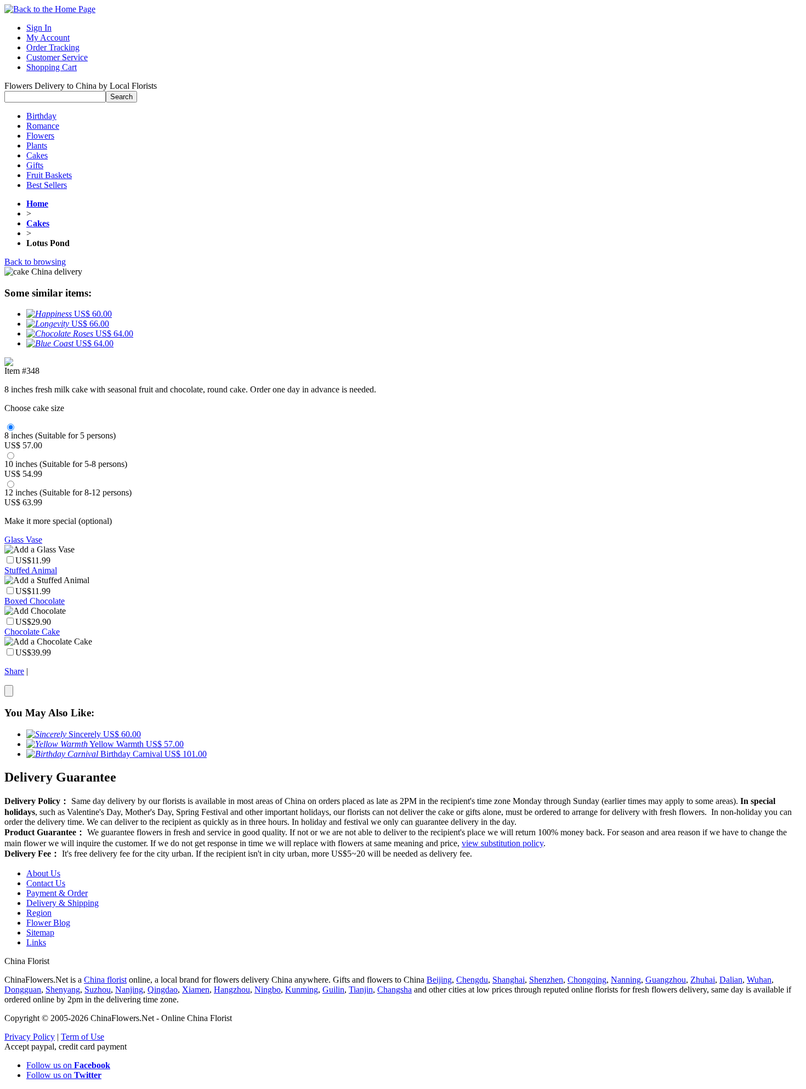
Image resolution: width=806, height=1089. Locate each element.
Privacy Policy (29, 1036)
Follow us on (68, 1065)
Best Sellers (46, 185)
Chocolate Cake (32, 631)
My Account (48, 37)
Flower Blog (48, 922)
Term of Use (82, 1036)
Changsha (394, 989)
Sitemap (40, 932)
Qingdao (162, 989)
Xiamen (195, 989)
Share (14, 671)
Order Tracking (53, 47)
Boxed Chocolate (34, 601)
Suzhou (97, 989)
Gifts (34, 165)
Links (36, 942)
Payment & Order (57, 893)
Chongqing (586, 979)
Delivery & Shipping (62, 903)
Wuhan (759, 979)
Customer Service (57, 57)
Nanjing (129, 989)
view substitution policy (502, 843)
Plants (36, 145)
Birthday (41, 116)
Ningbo (267, 989)
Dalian (730, 979)
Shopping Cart (51, 67)
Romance (42, 125)
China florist (105, 979)
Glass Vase (23, 539)
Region (39, 912)
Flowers (40, 135)
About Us (43, 873)
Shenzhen (546, 979)
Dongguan (22, 989)
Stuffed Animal (30, 570)
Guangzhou (665, 979)
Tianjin (361, 989)
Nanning (626, 979)
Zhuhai (702, 979)
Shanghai (508, 979)
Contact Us (45, 883)
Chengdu (472, 979)
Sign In (39, 27)
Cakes (37, 155)
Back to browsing (35, 261)
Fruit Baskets (49, 175)
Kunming (301, 989)
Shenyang (63, 989)
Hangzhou (232, 989)
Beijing (439, 979)
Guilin (333, 989)
